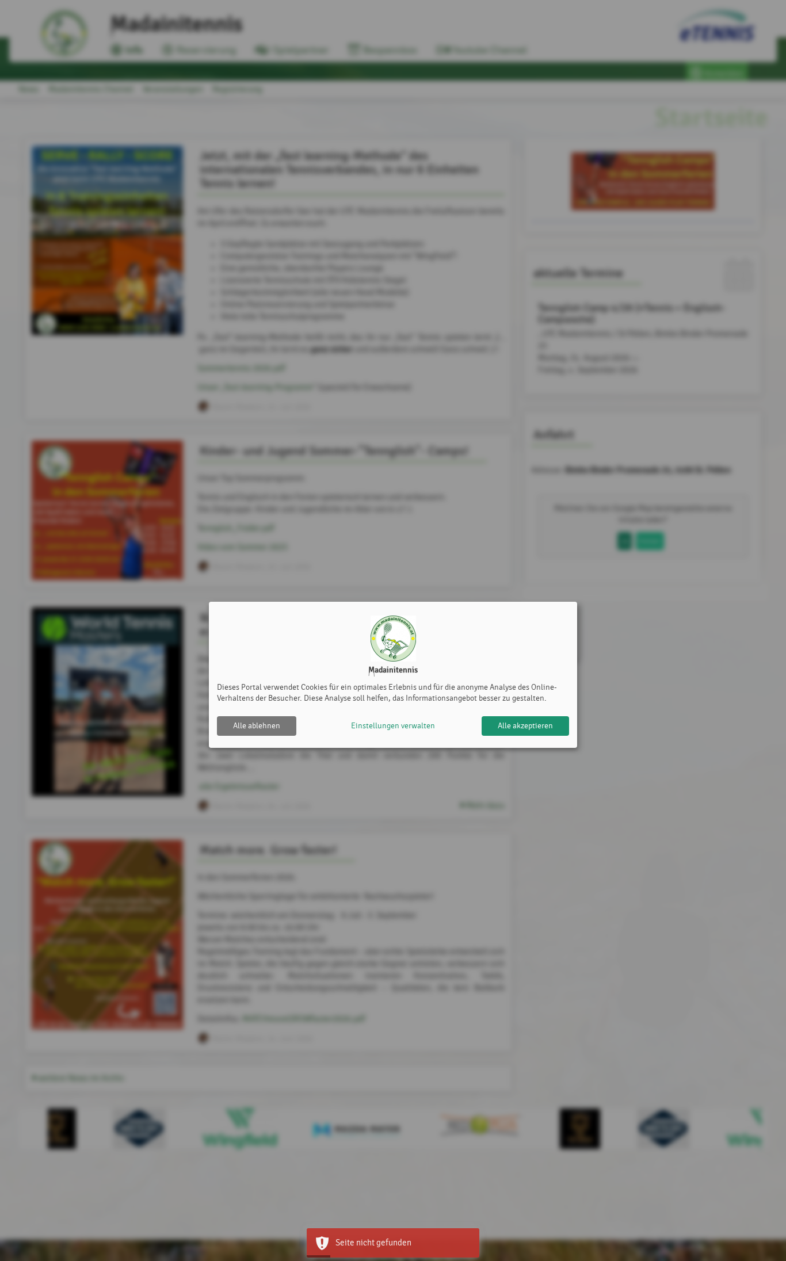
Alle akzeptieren (525, 725)
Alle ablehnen (256, 725)
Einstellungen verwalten (393, 725)
